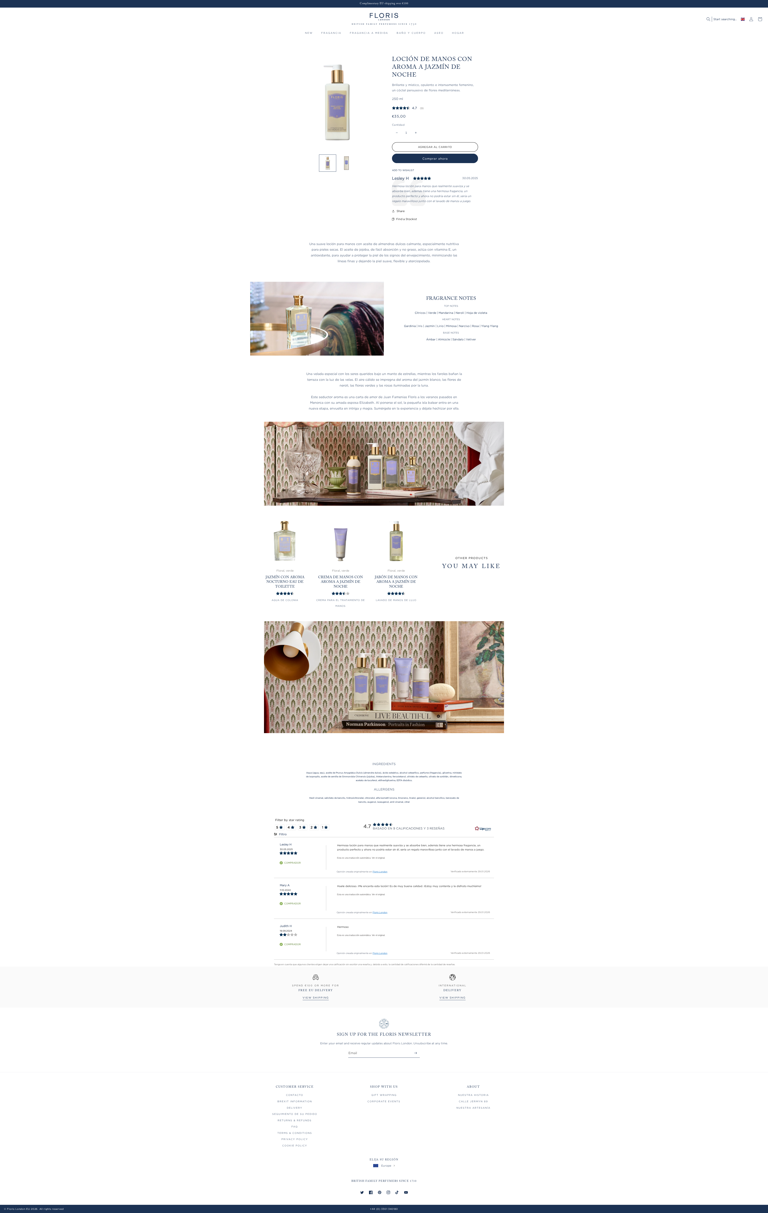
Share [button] (401, 210)
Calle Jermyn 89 (473, 1101)
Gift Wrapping (384, 1095)
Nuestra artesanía (473, 1107)
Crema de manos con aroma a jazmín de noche (340, 582)
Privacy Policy (294, 1139)
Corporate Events (383, 1101)
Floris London (380, 871)
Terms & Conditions (294, 1133)
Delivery (294, 1107)
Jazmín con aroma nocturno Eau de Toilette (285, 582)
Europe (386, 1165)
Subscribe (415, 1053)
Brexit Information (294, 1101)
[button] (331, 35)
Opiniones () (408, 108)
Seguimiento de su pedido (294, 1114)
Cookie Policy (294, 1145)
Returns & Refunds (295, 1120)
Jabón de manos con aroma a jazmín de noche (396, 582)
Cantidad (398, 124)
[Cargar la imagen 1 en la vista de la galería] (327, 163)
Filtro (282, 834)
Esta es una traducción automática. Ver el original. (361, 858)
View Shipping (316, 997)
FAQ (294, 1126)
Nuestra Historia (473, 1095)
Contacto (294, 1095)
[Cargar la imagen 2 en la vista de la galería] (346, 163)
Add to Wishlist (403, 170)
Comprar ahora (435, 158)
